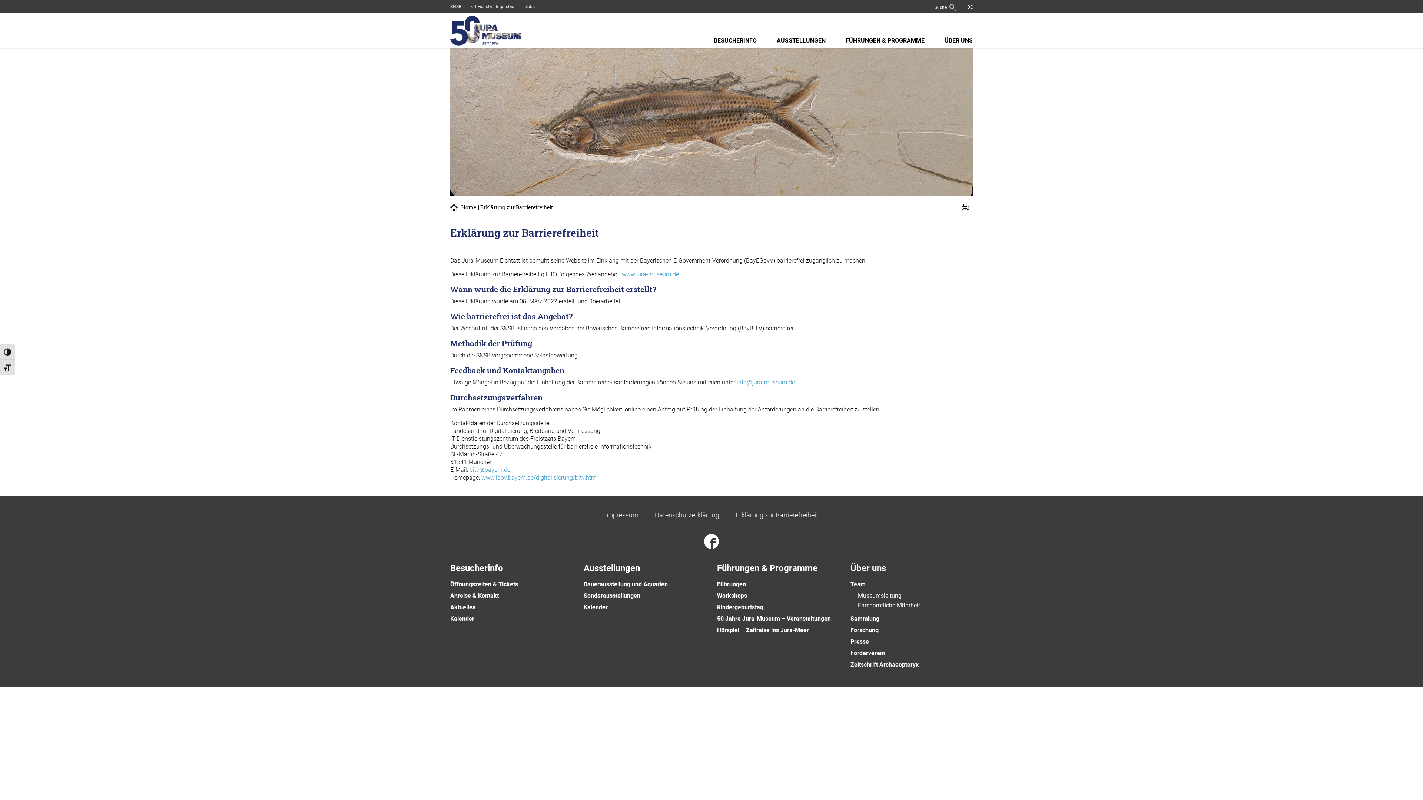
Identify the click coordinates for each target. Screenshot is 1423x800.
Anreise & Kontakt (474, 595)
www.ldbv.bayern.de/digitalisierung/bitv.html (539, 477)
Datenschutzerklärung (687, 515)
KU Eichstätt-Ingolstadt (493, 6)
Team (858, 584)
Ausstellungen (801, 40)
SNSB (455, 6)
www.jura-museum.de (650, 274)
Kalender (462, 618)
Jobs (530, 6)
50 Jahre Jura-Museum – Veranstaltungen (774, 618)
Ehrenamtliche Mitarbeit (889, 605)
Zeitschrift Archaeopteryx (884, 664)
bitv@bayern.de (490, 469)
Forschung (864, 630)
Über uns (959, 40)
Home (468, 207)
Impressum (621, 515)
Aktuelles (462, 607)
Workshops (732, 595)
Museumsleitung (880, 595)
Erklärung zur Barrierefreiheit (777, 515)
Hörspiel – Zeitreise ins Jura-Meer (763, 630)
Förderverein (867, 653)
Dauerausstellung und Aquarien (626, 584)
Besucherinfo (735, 40)
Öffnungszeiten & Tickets (484, 584)
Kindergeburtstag (740, 607)
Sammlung (864, 618)
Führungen (731, 584)
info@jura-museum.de (766, 382)
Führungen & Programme (885, 40)
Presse (859, 641)
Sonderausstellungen (612, 595)
